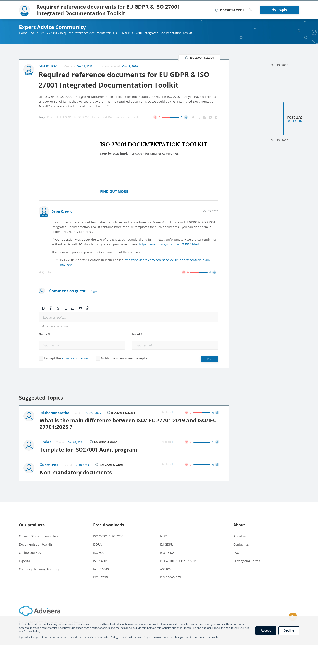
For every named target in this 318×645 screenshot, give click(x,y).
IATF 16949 (101, 569)
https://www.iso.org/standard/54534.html (169, 244)
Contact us (241, 544)
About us (239, 536)
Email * (137, 334)
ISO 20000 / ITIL (171, 577)
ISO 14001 (100, 561)
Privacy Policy (32, 631)
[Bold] (43, 308)
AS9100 (165, 569)
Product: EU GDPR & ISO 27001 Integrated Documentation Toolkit (94, 117)
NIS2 (163, 536)
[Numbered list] (72, 308)
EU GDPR (166, 544)
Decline (288, 630)
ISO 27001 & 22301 (43, 33)
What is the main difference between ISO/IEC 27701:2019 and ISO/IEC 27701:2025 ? (128, 423)
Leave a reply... (54, 317)
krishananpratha (54, 412)
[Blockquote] (80, 308)
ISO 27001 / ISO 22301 (109, 536)
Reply (281, 10)
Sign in (96, 291)
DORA (97, 544)
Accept (266, 630)
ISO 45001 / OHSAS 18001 (178, 561)
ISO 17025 (100, 577)
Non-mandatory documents (76, 472)
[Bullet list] (65, 308)
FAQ (236, 553)
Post (209, 359)
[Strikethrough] (58, 308)
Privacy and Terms (75, 358)
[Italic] (50, 308)
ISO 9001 (99, 553)
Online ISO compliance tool (38, 536)
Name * (44, 334)
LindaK (46, 442)
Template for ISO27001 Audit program (88, 449)
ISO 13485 (167, 553)
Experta (24, 561)
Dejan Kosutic (61, 211)
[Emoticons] (87, 308)
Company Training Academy (39, 569)
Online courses (30, 553)
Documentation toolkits (36, 544)
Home (23, 33)
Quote (46, 272)
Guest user (49, 464)
